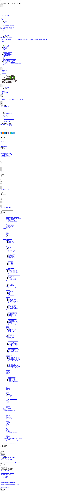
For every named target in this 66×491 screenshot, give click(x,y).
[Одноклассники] (3, 133)
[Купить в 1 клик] (1, 162)
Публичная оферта (5, 487)
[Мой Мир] (5, 133)
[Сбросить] (1, 452)
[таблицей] (3, 157)
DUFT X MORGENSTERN (7, 459)
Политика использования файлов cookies (10, 484)
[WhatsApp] (10, 133)
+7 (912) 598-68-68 (5, 15)
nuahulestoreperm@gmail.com (7, 27)
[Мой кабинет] (1, 89)
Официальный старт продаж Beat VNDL (9, 457)
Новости (2, 455)
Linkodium (11, 479)
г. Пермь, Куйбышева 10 (6, 28)
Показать (3, 453)
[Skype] (12, 133)
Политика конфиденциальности (8, 482)
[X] (6, 133)
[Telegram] (14, 133)
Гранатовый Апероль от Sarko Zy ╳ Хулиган (10, 462)
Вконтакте (5, 30)
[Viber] (8, 133)
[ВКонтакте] (1, 133)
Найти (2, 489)
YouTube (5, 31)
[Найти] (2, 6)
